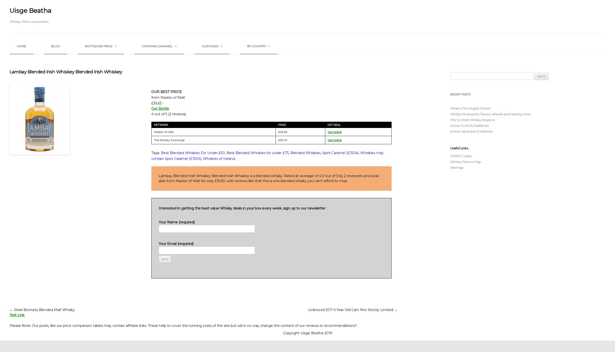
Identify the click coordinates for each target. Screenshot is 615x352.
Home (21, 46)
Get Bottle (160, 108)
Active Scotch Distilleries (469, 125)
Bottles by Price (101, 46)
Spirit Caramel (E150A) (340, 153)
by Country (258, 46)
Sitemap (457, 167)
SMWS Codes (461, 156)
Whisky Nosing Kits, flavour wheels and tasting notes (490, 114)
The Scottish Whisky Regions (472, 120)
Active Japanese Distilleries (471, 131)
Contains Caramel (159, 46)
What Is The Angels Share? (470, 108)
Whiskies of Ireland (219, 158)
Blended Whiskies (305, 153)
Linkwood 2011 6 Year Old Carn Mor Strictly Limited (353, 310)
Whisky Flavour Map (465, 162)
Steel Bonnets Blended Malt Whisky (42, 310)
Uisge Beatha (30, 10)
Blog (55, 46)
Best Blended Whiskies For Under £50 (193, 153)
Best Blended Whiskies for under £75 (258, 153)
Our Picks (212, 46)
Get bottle (335, 132)
